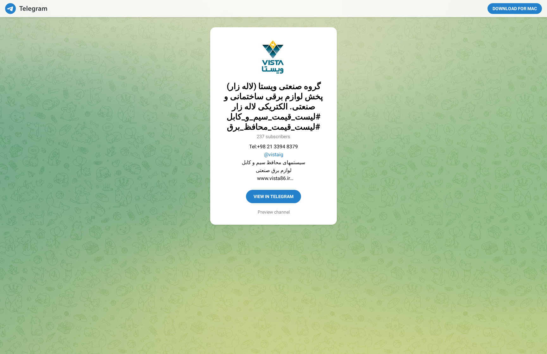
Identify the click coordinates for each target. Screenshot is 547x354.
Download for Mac (515, 8)
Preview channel (274, 212)
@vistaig (273, 154)
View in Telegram (273, 196)
